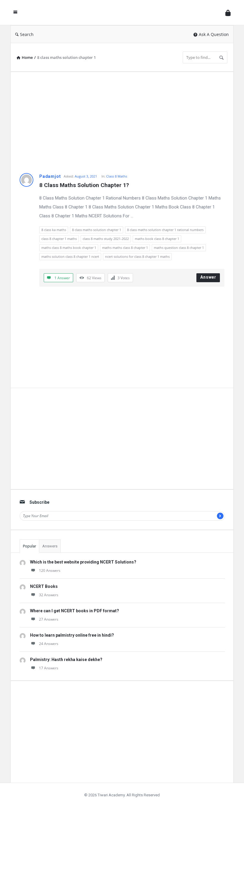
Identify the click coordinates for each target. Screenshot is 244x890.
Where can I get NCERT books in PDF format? (74, 610)
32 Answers (48, 594)
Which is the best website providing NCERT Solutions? (83, 562)
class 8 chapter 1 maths (59, 238)
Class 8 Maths (116, 176)
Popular (29, 546)
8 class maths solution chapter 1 (96, 229)
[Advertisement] (122, 122)
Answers (49, 546)
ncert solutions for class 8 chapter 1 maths (137, 256)
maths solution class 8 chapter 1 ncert (70, 256)
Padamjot (50, 176)
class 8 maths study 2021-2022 (106, 238)
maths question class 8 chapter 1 (179, 247)
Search (27, 34)
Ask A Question (214, 34)
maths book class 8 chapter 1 (157, 238)
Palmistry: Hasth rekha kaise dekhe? (66, 659)
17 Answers (48, 668)
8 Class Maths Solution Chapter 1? (84, 185)
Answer (208, 277)
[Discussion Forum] (123, 12)
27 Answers (48, 619)
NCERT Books (44, 586)
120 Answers (49, 570)
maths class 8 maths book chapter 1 (68, 247)
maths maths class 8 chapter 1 (125, 247)
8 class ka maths (53, 229)
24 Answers (48, 643)
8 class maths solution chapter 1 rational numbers (165, 229)
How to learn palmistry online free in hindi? (72, 635)
